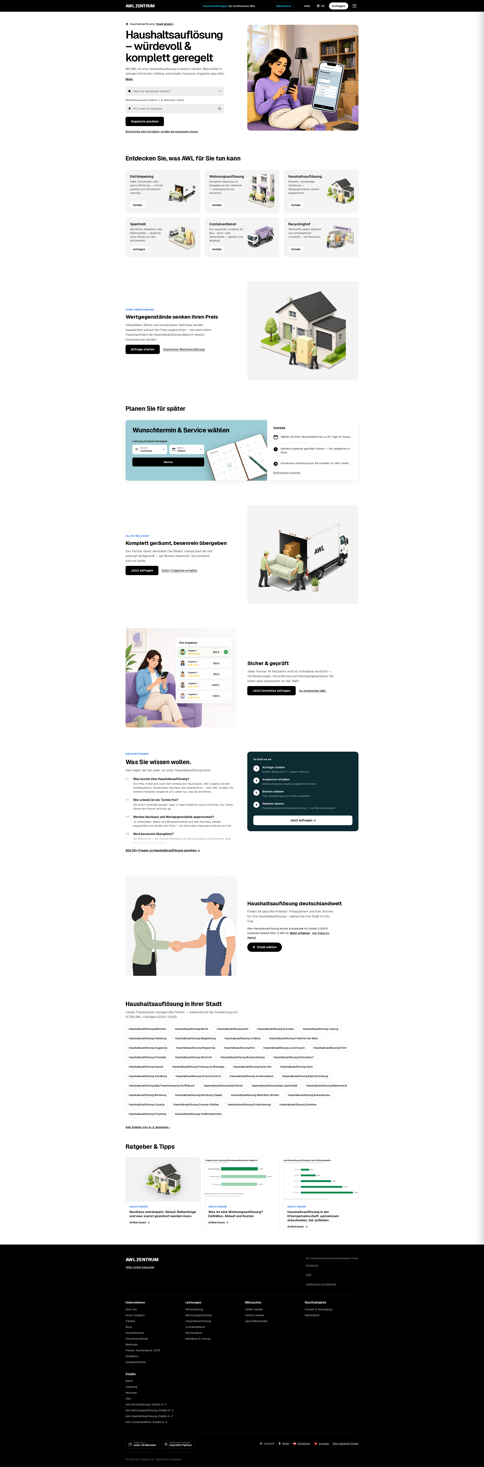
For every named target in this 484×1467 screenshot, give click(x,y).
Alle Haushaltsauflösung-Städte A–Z (149, 1416)
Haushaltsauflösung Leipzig (320, 1029)
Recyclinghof (193, 1333)
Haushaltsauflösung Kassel (146, 1066)
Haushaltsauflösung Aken (296, 1066)
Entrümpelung (194, 1309)
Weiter (168, 462)
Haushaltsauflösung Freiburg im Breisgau (198, 1066)
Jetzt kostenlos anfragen (271, 691)
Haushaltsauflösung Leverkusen (284, 1048)
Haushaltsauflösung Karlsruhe (252, 1066)
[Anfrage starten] (302, 78)
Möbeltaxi (283, 6)
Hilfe (307, 6)
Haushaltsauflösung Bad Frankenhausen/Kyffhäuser (162, 1085)
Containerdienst (195, 1327)
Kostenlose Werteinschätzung (184, 349)
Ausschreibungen (215, 6)
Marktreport (312, 1315)
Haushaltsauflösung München (147, 1029)
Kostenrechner (135, 1333)
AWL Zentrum (140, 6)
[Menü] (354, 6)
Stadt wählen (267, 947)
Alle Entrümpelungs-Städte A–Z (146, 1404)
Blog (129, 1327)
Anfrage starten (142, 349)
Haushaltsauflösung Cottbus (242, 1038)
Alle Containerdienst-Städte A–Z (146, 1422)
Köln (128, 1398)
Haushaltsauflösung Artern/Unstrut (198, 1076)
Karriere (130, 1321)
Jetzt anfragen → (303, 820)
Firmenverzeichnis (137, 1338)
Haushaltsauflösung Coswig (146, 1104)
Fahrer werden (254, 1309)
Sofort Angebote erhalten (179, 570)
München (131, 1392)
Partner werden (254, 1315)
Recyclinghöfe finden (345, 1443)
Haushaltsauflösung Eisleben (297, 1104)
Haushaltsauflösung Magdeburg (195, 1038)
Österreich (304, 1443)
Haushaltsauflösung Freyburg (147, 1114)
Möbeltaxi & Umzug (197, 1338)
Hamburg (131, 1387)
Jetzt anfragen (142, 570)
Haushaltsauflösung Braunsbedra (309, 1095)
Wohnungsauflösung (198, 1315)
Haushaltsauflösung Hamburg (147, 1038)
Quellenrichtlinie (136, 1362)
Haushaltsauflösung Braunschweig (243, 1057)
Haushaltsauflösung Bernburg (147, 1095)
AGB (308, 1274)
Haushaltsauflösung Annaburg (148, 1076)
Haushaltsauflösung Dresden (275, 1029)
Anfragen (338, 6)
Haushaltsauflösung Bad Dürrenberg (305, 1076)
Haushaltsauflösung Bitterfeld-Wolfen (255, 1095)
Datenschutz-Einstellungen (321, 1284)
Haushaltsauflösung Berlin (191, 1029)
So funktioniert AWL (242, 6)
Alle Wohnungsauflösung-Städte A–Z (150, 1410)
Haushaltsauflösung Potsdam (147, 1057)
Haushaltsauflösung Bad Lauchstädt (274, 1085)
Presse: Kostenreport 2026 (143, 1350)
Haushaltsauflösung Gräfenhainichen (198, 1114)
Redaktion (132, 1356)
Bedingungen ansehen (286, 472)
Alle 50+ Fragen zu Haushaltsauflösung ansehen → (163, 850)
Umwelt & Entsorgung (318, 1309)
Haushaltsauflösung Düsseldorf (293, 1057)
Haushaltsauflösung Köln (232, 1029)
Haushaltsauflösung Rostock (193, 1057)
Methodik (132, 1344)
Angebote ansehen (145, 121)
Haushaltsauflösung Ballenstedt (326, 1085)
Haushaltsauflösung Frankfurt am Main (293, 1038)
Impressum (312, 1265)
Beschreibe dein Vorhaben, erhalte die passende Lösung (162, 131)
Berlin (129, 1381)
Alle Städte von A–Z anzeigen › (148, 1127)
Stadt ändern (164, 24)
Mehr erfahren (300, 933)
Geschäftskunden (256, 1321)
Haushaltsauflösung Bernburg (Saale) (198, 1095)
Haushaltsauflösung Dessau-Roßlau (196, 1104)
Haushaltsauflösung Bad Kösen (223, 1085)
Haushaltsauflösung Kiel (239, 1048)
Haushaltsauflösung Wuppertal (195, 1048)
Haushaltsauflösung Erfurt (330, 1048)
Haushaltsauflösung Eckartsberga (249, 1104)
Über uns (131, 1309)
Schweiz (324, 1443)
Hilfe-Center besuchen (140, 1267)
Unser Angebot (135, 1315)
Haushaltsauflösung (198, 1321)
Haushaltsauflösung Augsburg (148, 1048)
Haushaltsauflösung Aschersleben (251, 1076)
